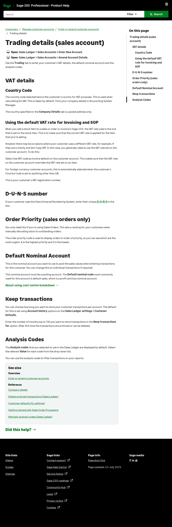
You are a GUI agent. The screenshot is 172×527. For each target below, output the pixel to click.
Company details (18, 389)
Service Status (55, 473)
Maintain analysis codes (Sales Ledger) (30, 416)
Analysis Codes (141, 99)
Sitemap (10, 473)
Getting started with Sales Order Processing (33, 409)
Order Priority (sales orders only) (145, 80)
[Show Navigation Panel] (167, 4)
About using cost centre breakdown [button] (30, 285)
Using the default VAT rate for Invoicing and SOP (148, 62)
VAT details (139, 46)
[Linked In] (133, 460)
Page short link (96, 460)
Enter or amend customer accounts (78, 29)
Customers (11, 29)
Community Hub (57, 487)
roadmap (58, 480)
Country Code (143, 52)
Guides (9, 467)
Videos (9, 460)
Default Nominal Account (147, 88)
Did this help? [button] (18, 429)
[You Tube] (136, 460)
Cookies (52, 507)
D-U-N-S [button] (102, 201)
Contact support (57, 460)
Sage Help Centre (57, 467)
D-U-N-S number (142, 72)
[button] (132, 14)
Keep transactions (143, 93)
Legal (50, 494)
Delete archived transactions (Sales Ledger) (33, 396)
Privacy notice (55, 500)
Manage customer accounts (38, 29)
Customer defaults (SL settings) (26, 403)
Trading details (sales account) (143, 38)
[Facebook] (130, 460)
